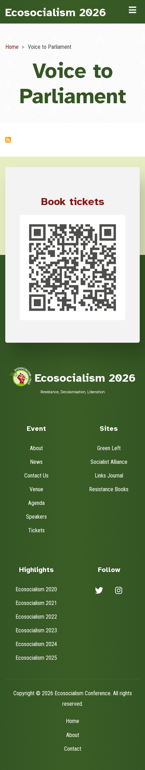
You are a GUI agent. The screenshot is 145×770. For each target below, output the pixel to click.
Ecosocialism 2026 (55, 12)
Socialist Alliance (108, 462)
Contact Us (36, 475)
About (36, 448)
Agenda (36, 503)
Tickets (36, 530)
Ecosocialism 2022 (36, 616)
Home (72, 721)
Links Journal (109, 475)
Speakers (36, 516)
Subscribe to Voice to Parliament (8, 140)
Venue (36, 489)
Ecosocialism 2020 (36, 589)
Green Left (109, 448)
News (36, 462)
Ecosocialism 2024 (36, 644)
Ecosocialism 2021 (36, 603)
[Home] (20, 376)
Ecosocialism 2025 (36, 657)
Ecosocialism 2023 (36, 630)
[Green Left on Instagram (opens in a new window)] (118, 591)
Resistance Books (108, 489)
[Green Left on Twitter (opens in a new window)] (99, 591)
